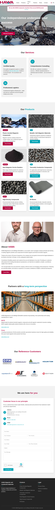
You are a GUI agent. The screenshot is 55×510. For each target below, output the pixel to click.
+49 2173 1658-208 (11, 419)
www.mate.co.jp (5, 327)
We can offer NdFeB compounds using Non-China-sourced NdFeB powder (26, 8)
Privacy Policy (41, 486)
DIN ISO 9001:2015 (14, 70)
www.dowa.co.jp (5, 336)
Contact (46, 2)
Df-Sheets (22, 501)
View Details (8, 143)
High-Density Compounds (26, 499)
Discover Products (8, 33)
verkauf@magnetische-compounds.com (15, 424)
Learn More (6, 272)
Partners (35, 2)
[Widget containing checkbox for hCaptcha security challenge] (13, 465)
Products (23, 2)
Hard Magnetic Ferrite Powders (27, 496)
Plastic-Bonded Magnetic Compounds (26, 487)
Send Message (8, 469)
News (40, 2)
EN (53, 2)
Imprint (39, 491)
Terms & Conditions (42, 488)
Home (17, 2)
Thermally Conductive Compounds (25, 493)
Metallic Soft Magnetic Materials (27, 490)
